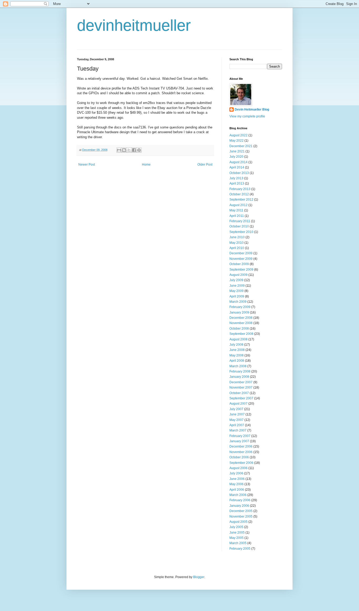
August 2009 (238, 275)
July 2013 (236, 178)
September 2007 (241, 398)
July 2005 (236, 527)
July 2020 (236, 156)
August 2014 (238, 162)
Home (146, 164)
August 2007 (238, 403)
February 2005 (239, 548)
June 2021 (237, 151)
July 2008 (236, 344)
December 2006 (241, 446)
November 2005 (241, 516)
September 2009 (241, 269)
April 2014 (236, 167)
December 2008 (241, 318)
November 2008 (241, 323)
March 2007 (238, 430)
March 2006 (238, 495)
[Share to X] (129, 150)
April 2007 (236, 425)
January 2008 (239, 377)
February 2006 (239, 500)
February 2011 (239, 221)
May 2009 (236, 291)
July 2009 (236, 280)
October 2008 (239, 328)
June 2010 (237, 237)
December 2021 (241, 146)
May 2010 (236, 243)
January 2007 (239, 441)
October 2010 (239, 226)
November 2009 (241, 259)
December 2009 (241, 253)
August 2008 (238, 339)
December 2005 (241, 511)
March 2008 (238, 366)
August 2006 (238, 468)
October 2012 (239, 194)
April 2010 (236, 248)
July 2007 (236, 409)
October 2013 (239, 173)
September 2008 (241, 334)
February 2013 (239, 189)
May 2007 (236, 420)
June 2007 (237, 414)
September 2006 (241, 463)
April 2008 (236, 360)
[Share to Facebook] (134, 150)
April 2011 (236, 216)
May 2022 (236, 140)
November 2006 (241, 452)
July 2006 (236, 473)
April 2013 (236, 183)
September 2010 (241, 232)
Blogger (198, 577)
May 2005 (236, 538)
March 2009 (238, 302)
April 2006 (236, 489)
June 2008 (237, 350)
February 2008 (239, 371)
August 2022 (238, 135)
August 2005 (238, 522)
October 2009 (239, 264)
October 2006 (239, 457)
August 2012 (238, 205)
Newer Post (86, 164)
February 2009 (239, 307)
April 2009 (236, 296)
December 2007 (241, 382)
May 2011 (236, 210)
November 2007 (241, 387)
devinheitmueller (134, 25)
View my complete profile (247, 116)
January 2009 (239, 312)
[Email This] (119, 150)
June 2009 (237, 285)
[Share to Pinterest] (139, 150)
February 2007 (239, 436)
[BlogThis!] (124, 150)
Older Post (204, 164)
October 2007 (239, 393)
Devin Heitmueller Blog (252, 109)
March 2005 (238, 543)
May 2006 (236, 484)
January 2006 (239, 506)
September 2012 (241, 199)
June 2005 (237, 532)
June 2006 (237, 479)
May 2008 (236, 355)
